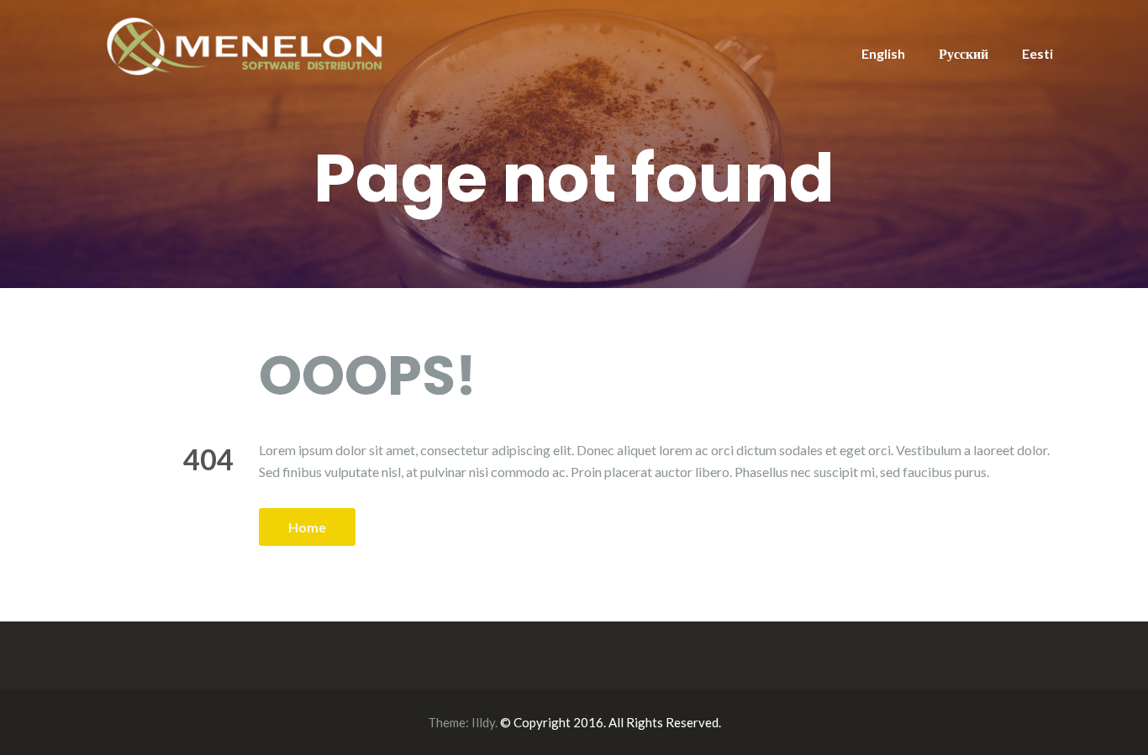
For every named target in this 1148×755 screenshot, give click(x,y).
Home (307, 527)
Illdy (483, 722)
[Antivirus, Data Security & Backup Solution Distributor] (246, 44)
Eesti (1037, 53)
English (883, 53)
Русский (963, 53)
